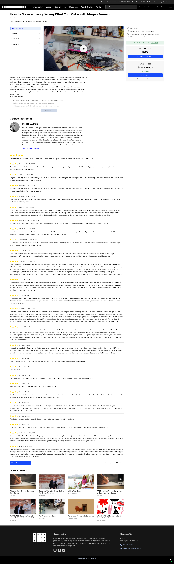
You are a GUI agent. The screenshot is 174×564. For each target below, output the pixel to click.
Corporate (142, 7)
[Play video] (84, 48)
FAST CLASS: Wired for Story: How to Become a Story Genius (109, 492)
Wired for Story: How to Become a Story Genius (22, 492)
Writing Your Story (74, 491)
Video (48, 6)
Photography (37, 6)
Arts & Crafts (87, 6)
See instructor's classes (30, 148)
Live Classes (161, 7)
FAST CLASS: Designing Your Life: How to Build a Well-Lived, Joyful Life (23, 517)
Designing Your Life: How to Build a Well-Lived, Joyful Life (51, 492)
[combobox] (121, 7)
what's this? (154, 43)
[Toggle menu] (170, 7)
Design (57, 6)
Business (73, 6)
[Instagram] (63, 550)
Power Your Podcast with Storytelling (81, 516)
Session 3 (15, 44)
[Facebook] (59, 550)
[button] (169, 559)
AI (65, 6)
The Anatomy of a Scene (47, 516)
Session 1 (15, 33)
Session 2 (15, 39)
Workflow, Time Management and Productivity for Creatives (109, 517)
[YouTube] (55, 550)
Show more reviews (19, 463)
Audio (98, 6)
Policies (87, 561)
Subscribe (151, 7)
